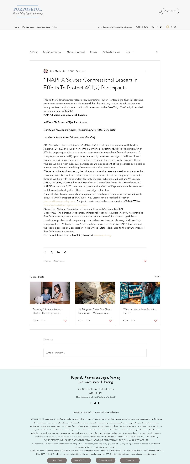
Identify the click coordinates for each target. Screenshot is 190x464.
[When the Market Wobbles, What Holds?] (140, 293)
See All (157, 276)
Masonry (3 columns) (76, 52)
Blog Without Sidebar (52, 52)
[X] (152, 27)
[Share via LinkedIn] (58, 252)
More (128, 52)
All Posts (33, 52)
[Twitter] (95, 403)
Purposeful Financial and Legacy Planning (95, 377)
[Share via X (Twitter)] (51, 252)
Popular (93, 52)
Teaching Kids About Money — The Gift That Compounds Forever (48, 311)
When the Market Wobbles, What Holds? (139, 311)
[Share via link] (65, 252)
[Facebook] (157, 27)
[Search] (160, 13)
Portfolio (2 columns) (111, 52)
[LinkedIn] (161, 27)
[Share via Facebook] (45, 252)
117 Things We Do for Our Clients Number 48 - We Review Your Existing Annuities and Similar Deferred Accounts (95, 311)
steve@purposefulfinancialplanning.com (115, 27)
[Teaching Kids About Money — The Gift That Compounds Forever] (50, 293)
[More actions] (144, 71)
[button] (157, 52)
